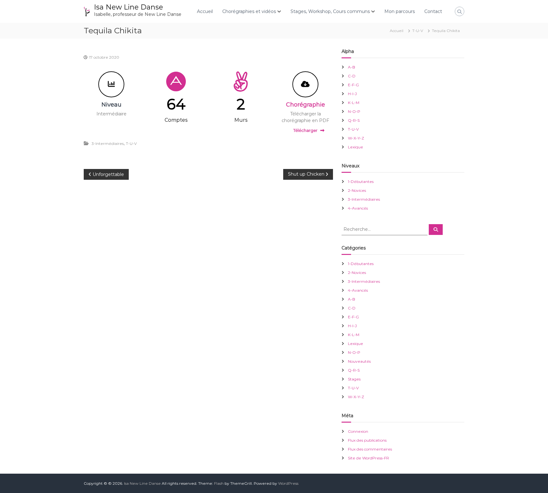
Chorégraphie (305, 104)
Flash (219, 483)
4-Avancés (358, 208)
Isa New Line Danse (128, 7)
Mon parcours (399, 11)
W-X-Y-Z (356, 138)
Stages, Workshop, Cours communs (330, 11)
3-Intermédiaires (108, 143)
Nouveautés (359, 361)
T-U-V (417, 30)
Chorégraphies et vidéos (249, 11)
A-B (351, 67)
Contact (433, 11)
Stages (354, 379)
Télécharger (305, 130)
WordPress (288, 483)
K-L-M (353, 102)
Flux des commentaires (370, 449)
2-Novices (357, 190)
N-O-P (354, 111)
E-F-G (353, 84)
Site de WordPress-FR (368, 458)
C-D (352, 76)
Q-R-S (354, 120)
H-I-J (352, 93)
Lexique (355, 147)
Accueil (205, 11)
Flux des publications (367, 440)
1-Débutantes (361, 181)
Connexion (358, 431)
